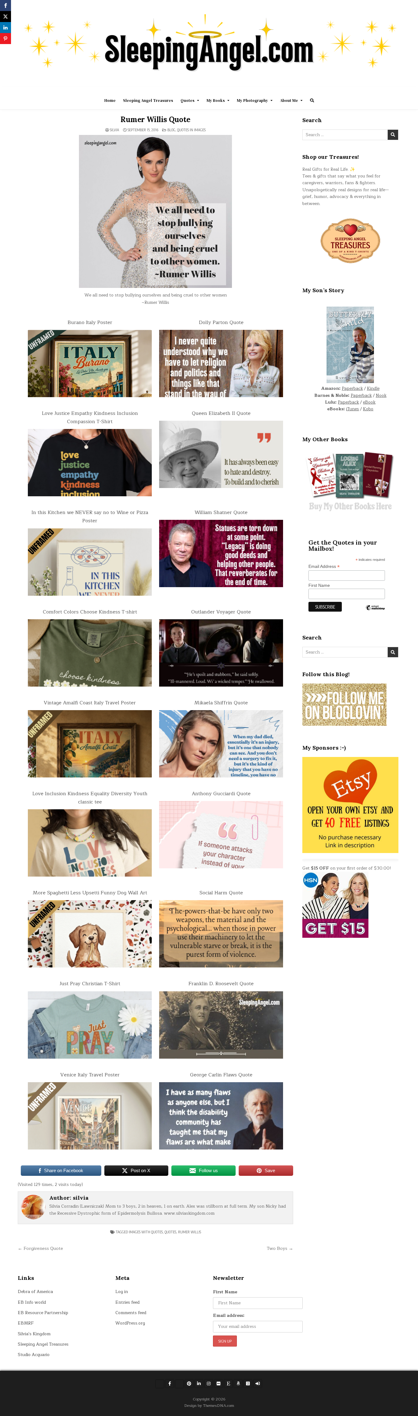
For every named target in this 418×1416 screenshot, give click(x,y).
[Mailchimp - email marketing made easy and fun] (375, 612)
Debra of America (35, 1291)
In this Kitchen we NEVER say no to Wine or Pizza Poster (90, 517)
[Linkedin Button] (199, 1384)
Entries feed (127, 1302)
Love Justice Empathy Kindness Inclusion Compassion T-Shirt (90, 417)
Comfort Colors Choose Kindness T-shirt (90, 612)
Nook (381, 395)
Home (110, 100)
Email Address (324, 566)
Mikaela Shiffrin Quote (221, 703)
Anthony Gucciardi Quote (221, 794)
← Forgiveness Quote (40, 1248)
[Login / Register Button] (258, 1384)
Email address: (228, 1315)
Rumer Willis (189, 1232)
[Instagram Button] (209, 1384)
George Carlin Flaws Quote (221, 1075)
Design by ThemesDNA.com (209, 1405)
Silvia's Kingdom (34, 1333)
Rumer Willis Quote (155, 119)
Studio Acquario (34, 1354)
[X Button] (160, 1384)
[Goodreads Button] (248, 1384)
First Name (319, 585)
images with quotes (146, 1232)
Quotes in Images (191, 130)
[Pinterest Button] (189, 1384)
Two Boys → (280, 1248)
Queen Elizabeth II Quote (221, 413)
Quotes (188, 100)
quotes (170, 1232)
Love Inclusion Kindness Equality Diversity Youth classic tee (89, 798)
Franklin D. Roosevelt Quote (221, 984)
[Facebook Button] (170, 1384)
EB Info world (32, 1302)
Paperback (352, 388)
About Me (289, 100)
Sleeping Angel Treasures (148, 100)
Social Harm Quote (221, 893)
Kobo (368, 408)
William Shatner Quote (221, 512)
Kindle (373, 388)
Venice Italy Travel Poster (90, 1075)
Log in (121, 1291)
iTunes (352, 408)
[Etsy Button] (228, 1384)
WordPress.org (130, 1323)
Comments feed (130, 1312)
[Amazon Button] (238, 1384)
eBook (369, 402)
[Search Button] (312, 100)
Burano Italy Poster (90, 322)
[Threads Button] (179, 1384)
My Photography (252, 100)
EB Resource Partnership (43, 1312)
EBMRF (26, 1323)
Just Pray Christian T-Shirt (90, 984)
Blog (171, 130)
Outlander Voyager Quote (221, 612)
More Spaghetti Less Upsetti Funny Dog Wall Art (90, 893)
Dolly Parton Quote (221, 322)
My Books (216, 100)
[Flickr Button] (218, 1384)
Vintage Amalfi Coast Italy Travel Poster (90, 703)
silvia (114, 130)
